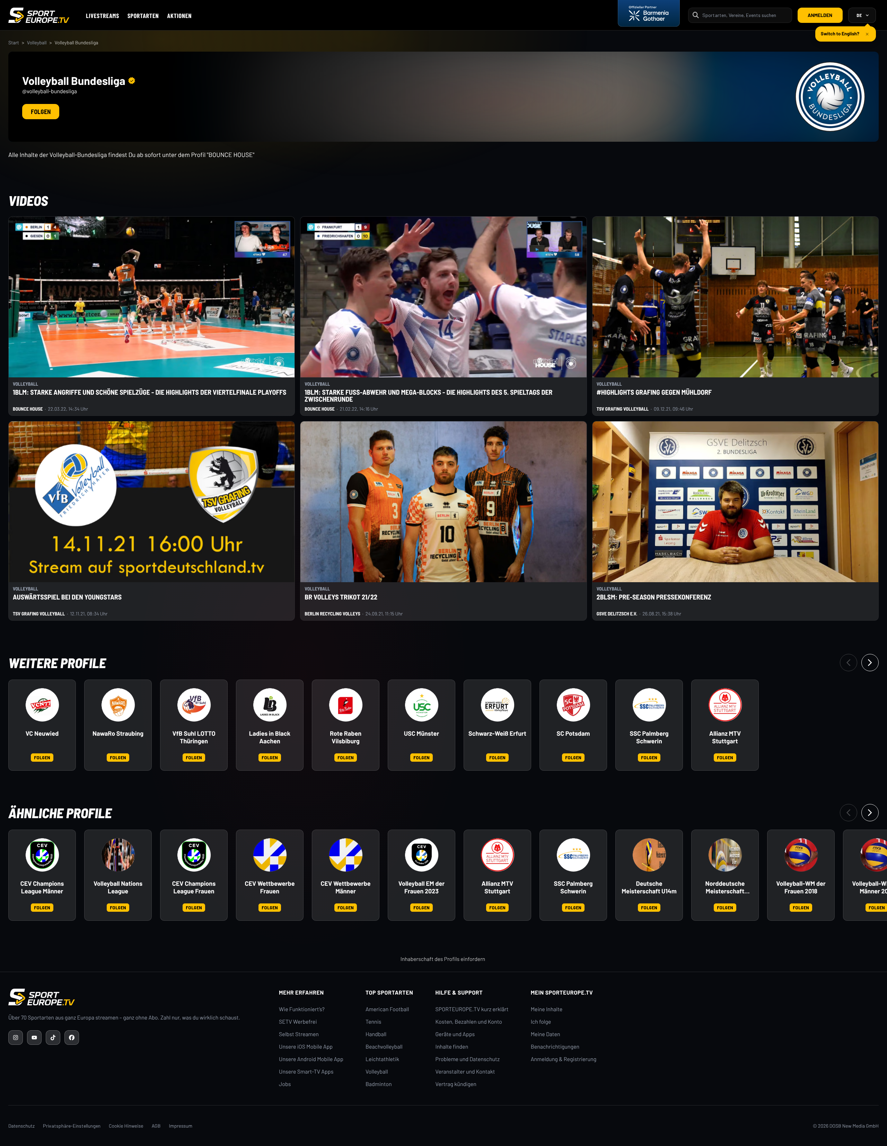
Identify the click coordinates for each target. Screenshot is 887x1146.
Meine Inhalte (547, 1009)
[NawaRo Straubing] (118, 704)
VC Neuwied (42, 733)
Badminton (379, 1084)
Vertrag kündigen (456, 1084)
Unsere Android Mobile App (311, 1059)
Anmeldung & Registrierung (564, 1059)
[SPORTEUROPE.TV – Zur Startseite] (38, 15)
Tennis (373, 1021)
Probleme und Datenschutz (468, 1059)
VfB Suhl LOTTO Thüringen (193, 737)
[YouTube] (34, 1037)
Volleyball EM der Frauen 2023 (421, 887)
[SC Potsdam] (573, 704)
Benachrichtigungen (555, 1046)
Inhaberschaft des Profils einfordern (443, 959)
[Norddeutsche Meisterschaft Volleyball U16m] (725, 855)
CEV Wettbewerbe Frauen (270, 887)
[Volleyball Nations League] (118, 855)
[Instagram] (15, 1037)
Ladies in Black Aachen (269, 737)
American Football (387, 1009)
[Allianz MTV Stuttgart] (725, 704)
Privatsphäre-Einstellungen (71, 1126)
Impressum (180, 1126)
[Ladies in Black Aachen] (270, 704)
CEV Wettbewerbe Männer (346, 887)
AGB (156, 1126)
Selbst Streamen (299, 1034)
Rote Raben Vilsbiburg (345, 737)
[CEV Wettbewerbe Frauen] (270, 855)
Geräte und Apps (455, 1034)
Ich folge (541, 1021)
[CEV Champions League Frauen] (194, 855)
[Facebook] (71, 1037)
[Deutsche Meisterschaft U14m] (649, 855)
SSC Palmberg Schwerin (649, 737)
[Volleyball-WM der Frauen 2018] (801, 855)
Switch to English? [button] (840, 31)
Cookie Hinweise (126, 1126)
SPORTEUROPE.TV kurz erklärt (472, 1009)
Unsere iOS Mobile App (306, 1046)
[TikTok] (53, 1037)
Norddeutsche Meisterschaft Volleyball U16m (725, 887)
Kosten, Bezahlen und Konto (469, 1021)
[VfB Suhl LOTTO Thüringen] (194, 704)
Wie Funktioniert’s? (302, 1009)
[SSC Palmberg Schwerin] (649, 704)
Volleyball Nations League (118, 887)
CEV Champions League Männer (42, 887)
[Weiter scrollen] (870, 662)
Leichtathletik (382, 1059)
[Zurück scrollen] (848, 662)
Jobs (285, 1084)
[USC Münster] (421, 704)
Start (13, 42)
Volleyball (37, 42)
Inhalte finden (452, 1046)
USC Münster (421, 733)
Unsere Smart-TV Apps (306, 1071)
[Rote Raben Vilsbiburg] (345, 704)
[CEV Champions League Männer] (42, 855)
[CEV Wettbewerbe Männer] (345, 855)
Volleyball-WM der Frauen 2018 (800, 887)
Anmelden (820, 15)
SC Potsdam (573, 733)
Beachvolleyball (384, 1046)
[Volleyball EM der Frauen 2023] (421, 855)
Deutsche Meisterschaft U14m (649, 887)
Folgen (41, 111)
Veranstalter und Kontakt (465, 1071)
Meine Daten (545, 1034)
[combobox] (745, 15)
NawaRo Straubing (118, 733)
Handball (376, 1034)
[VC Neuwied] (42, 704)
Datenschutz (21, 1126)
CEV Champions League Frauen (194, 887)
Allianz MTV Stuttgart (725, 737)
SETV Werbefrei (298, 1021)
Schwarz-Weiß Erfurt (497, 733)
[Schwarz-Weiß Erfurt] (497, 704)
